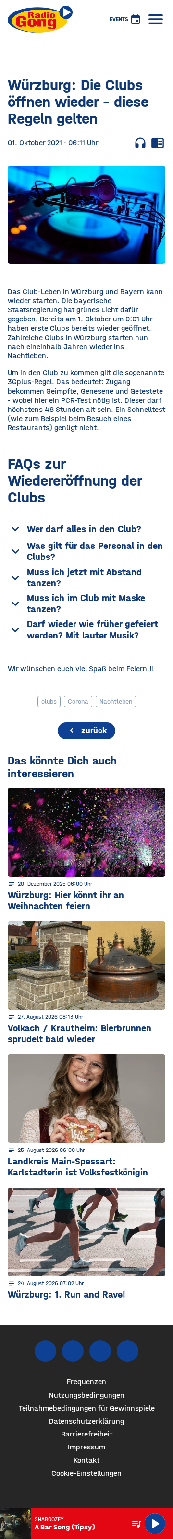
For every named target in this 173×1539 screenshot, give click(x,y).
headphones (140, 142)
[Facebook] (45, 1351)
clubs (49, 701)
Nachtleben (115, 701)
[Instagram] (73, 1351)
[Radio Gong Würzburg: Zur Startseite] (40, 19)
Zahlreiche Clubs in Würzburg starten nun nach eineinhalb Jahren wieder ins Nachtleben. (78, 346)
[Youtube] (100, 1351)
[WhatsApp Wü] (127, 1351)
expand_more (15, 528)
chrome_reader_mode (157, 142)
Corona (78, 701)
